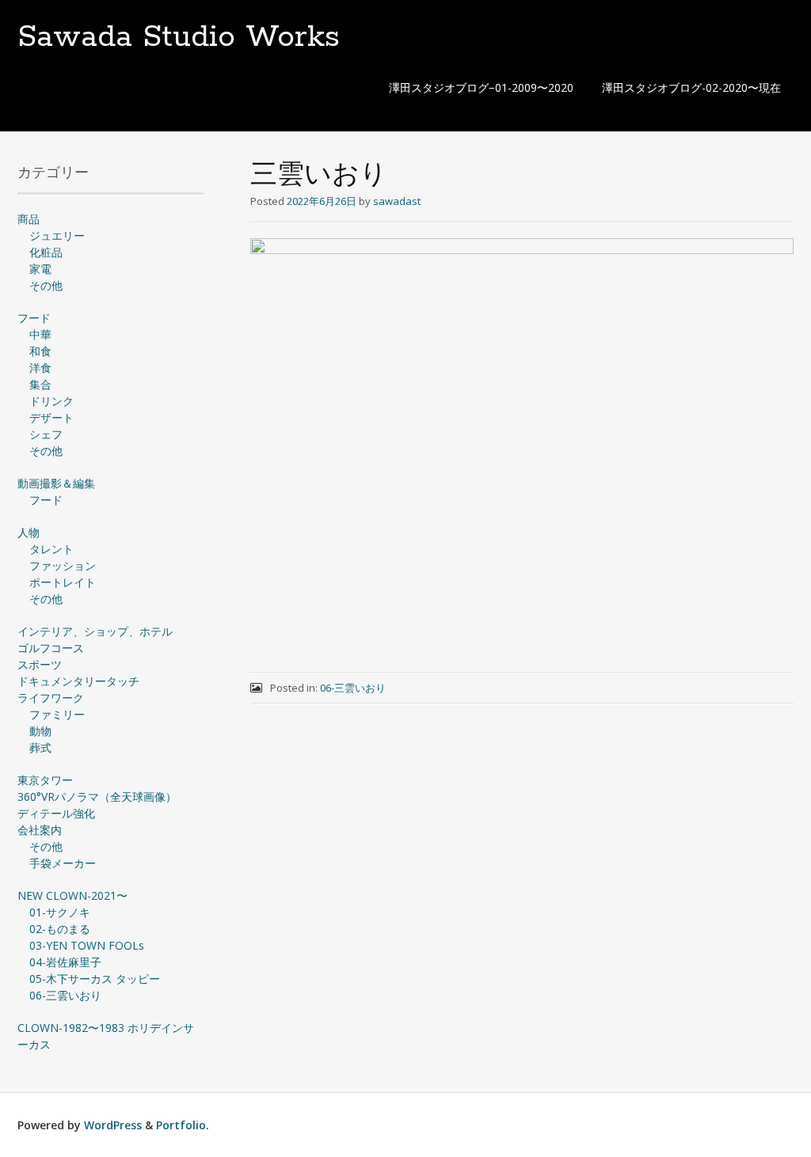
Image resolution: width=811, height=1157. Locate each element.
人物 (28, 532)
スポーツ (39, 664)
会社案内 (39, 829)
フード (34, 317)
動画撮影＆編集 (56, 483)
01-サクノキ (59, 912)
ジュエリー (57, 235)
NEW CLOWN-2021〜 (72, 895)
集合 (40, 384)
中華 (40, 334)
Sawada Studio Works (178, 37)
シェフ (46, 434)
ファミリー (57, 714)
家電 (40, 268)
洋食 (40, 367)
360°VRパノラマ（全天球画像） (97, 796)
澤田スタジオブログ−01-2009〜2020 (481, 87)
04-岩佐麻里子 (65, 961)
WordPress (113, 1124)
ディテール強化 (56, 813)
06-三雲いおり (353, 688)
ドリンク (51, 400)
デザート (51, 417)
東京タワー (45, 779)
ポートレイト (62, 582)
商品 (28, 218)
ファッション (62, 565)
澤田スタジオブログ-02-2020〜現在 (691, 87)
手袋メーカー (62, 863)
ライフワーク (50, 697)
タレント (51, 548)
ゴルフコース (50, 647)
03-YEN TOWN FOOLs (86, 945)
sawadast (397, 201)
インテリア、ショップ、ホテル (95, 631)
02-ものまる (59, 928)
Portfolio (181, 1124)
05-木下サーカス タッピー (94, 978)
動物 (40, 730)
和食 (40, 350)
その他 (46, 285)
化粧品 (46, 252)
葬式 (40, 747)
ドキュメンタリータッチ (78, 681)
